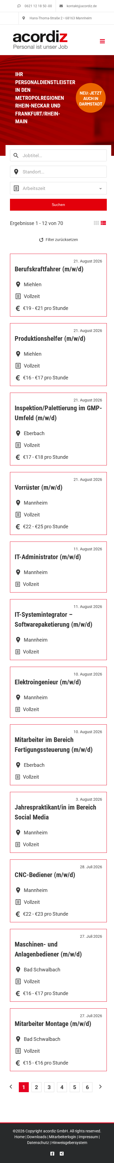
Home (19, 1137)
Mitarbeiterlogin (62, 1137)
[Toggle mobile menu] (103, 41)
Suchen (58, 204)
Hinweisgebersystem (69, 1142)
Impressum (88, 1137)
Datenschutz (38, 1142)
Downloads (36, 1137)
